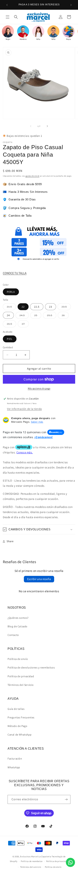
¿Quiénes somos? (18, 617)
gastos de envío (33, 176)
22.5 (36, 306)
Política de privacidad (21, 676)
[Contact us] (70, 862)
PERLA (11, 292)
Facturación (15, 758)
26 (65, 316)
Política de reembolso (32, 861)
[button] (7, 17)
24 (8, 315)
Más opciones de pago (39, 388)
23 (50, 306)
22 (23, 306)
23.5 (66, 307)
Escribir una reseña (39, 579)
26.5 (11, 324)
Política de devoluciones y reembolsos (31, 667)
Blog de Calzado (17, 626)
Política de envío (18, 659)
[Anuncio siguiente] (71, 5)
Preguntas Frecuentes (21, 717)
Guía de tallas (16, 709)
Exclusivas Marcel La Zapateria (35, 856)
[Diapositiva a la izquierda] (31, 126)
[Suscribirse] (66, 799)
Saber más (37, 422)
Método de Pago (17, 726)
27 (25, 324)
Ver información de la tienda (24, 409)
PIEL (9, 339)
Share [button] (10, 541)
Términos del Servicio (21, 685)
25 (37, 316)
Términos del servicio (30, 867)
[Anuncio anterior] (7, 5)
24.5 (24, 316)
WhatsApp (14, 767)
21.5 (11, 307)
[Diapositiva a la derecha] (47, 126)
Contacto (13, 635)
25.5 (51, 316)
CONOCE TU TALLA (15, 273)
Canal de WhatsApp (19, 734)
